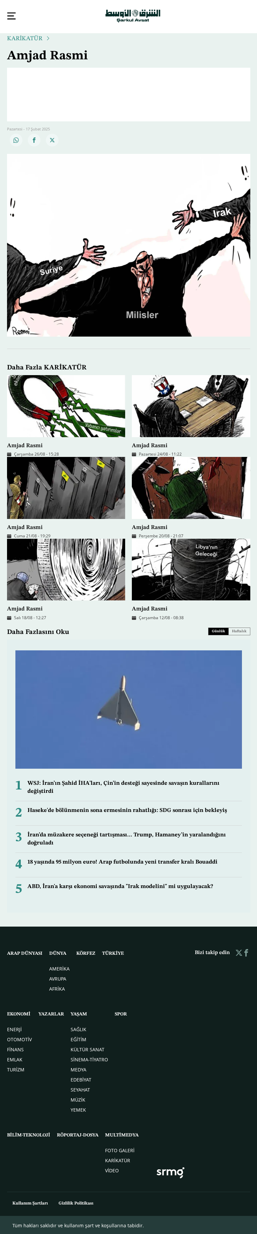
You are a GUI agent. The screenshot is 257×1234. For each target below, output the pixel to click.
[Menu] (11, 16)
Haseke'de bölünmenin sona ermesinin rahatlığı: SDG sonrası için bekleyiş (127, 810)
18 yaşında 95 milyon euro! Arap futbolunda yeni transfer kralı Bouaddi (122, 861)
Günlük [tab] (218, 631)
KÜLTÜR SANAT (87, 1049)
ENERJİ (14, 1028)
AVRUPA (57, 978)
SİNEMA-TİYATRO (89, 1059)
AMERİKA (59, 968)
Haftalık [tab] (239, 631)
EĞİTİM (78, 1039)
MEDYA (78, 1069)
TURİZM (15, 1069)
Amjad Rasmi (24, 445)
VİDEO (112, 1170)
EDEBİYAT (81, 1079)
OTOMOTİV (19, 1039)
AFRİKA (57, 988)
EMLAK (14, 1059)
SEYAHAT (80, 1089)
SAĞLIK (78, 1028)
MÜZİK (78, 1099)
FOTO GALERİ (120, 1150)
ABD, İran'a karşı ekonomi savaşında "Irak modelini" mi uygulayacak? (120, 886)
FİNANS (15, 1049)
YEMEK (78, 1109)
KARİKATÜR (24, 38)
